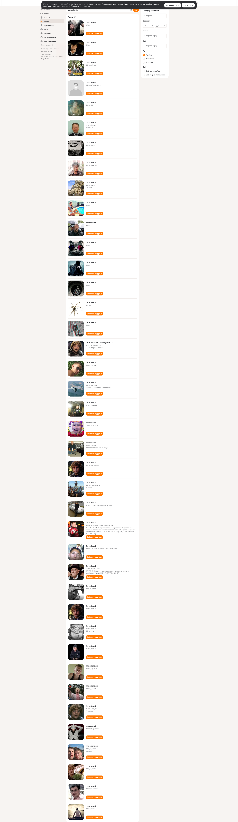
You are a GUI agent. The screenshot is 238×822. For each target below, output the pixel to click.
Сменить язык (45, 45)
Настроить (188, 5)
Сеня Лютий (91, 82)
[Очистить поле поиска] (131, 9)
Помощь (57, 49)
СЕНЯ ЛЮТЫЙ (92, 666)
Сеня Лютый (91, 22)
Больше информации (80, 6)
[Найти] (136, 10)
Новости (44, 52)
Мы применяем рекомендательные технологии (52, 56)
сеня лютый (91, 223)
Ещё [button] (49, 52)
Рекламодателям (47, 49)
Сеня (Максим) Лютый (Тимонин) (100, 343)
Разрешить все (172, 5)
